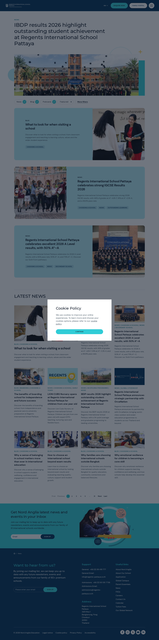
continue (79, 332)
